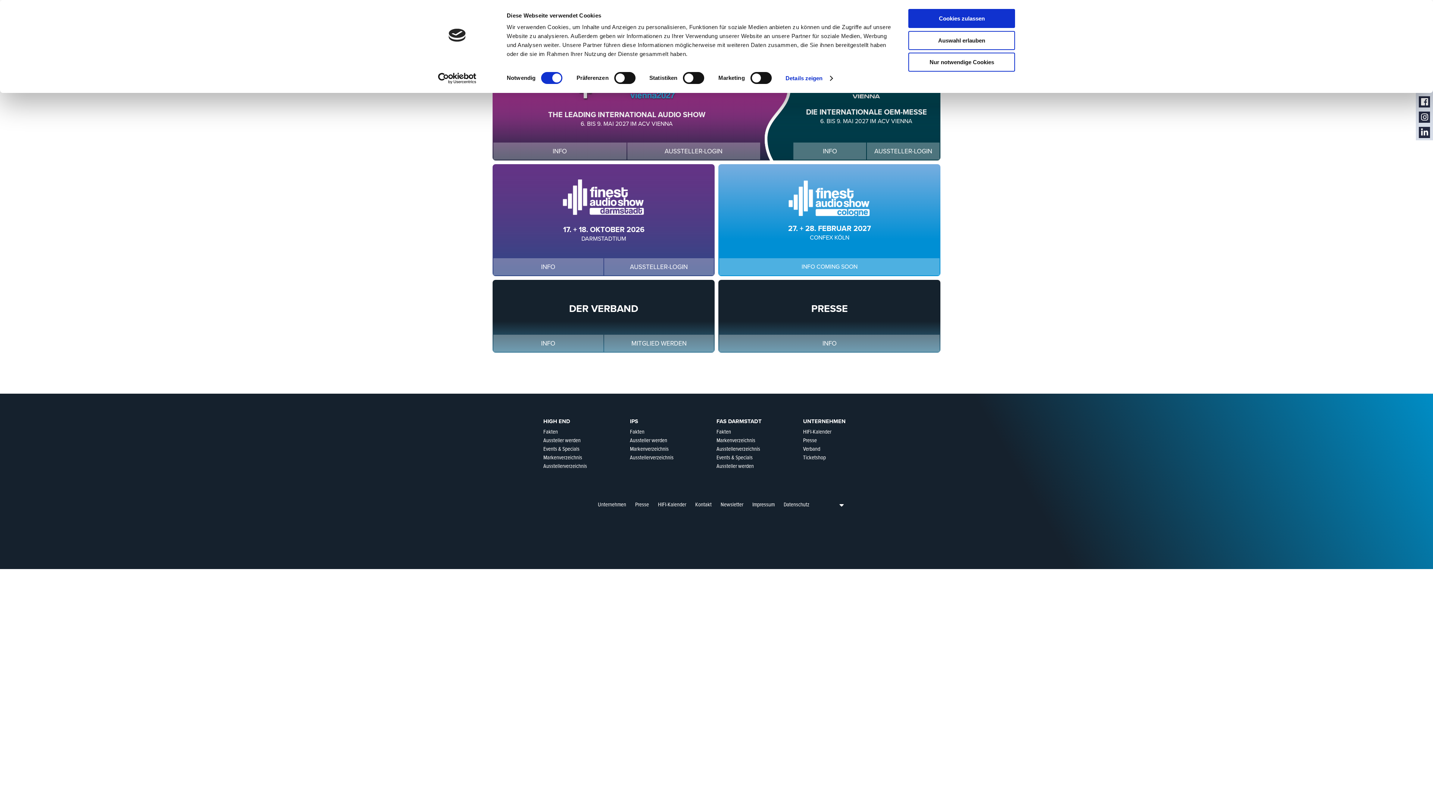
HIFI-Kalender (672, 504)
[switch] (625, 78)
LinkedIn (1424, 132)
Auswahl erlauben (961, 40)
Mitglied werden (659, 343)
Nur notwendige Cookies (962, 62)
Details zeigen (804, 78)
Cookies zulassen (962, 18)
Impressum (763, 504)
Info (560, 151)
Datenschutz (796, 504)
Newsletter (732, 504)
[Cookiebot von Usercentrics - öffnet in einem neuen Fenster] (457, 78)
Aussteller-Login (693, 151)
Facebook (1424, 102)
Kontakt (703, 504)
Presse (642, 504)
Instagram (1424, 117)
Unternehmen (612, 504)
